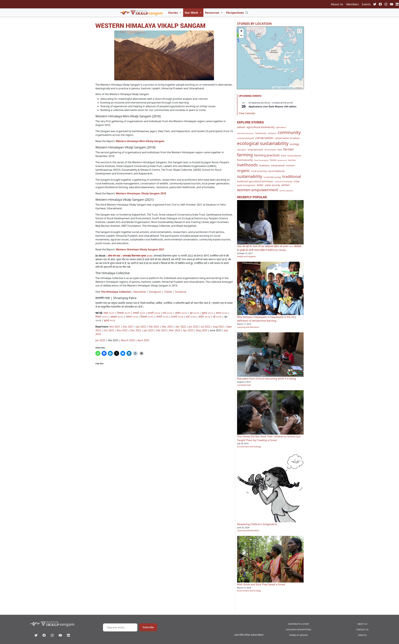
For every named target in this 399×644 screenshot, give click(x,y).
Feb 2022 (154, 326)
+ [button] (241, 31)
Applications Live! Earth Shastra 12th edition (272, 106)
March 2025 (128, 340)
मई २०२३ (217, 316)
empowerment (255, 149)
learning (291, 160)
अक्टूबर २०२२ (116, 316)
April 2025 (143, 340)
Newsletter (139, 291)
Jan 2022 (141, 326)
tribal (296, 181)
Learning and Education (248, 327)
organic (243, 170)
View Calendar (247, 113)
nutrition (290, 165)
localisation (264, 165)
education (241, 149)
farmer (288, 149)
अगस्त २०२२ (221, 313)
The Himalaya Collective (116, 291)
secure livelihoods (276, 171)
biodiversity (260, 133)
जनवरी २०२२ (139, 313)
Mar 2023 (174, 330)
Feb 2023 (161, 330)
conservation (264, 138)
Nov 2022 (122, 330)
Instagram (155, 291)
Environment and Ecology (249, 446)
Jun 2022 (194, 326)
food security (245, 160)
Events (366, 4)
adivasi (241, 127)
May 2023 (201, 330)
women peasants (286, 190)
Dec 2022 (135, 330)
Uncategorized (244, 385)
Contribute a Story (298, 624)
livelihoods (247, 165)
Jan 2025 (100, 340)
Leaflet (275, 88)
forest (273, 160)
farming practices (267, 155)
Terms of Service (298, 635)
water (260, 185)
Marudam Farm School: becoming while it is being (266, 378)
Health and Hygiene (246, 256)
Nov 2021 (114, 326)
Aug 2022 (218, 326)
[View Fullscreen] (299, 31)
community (289, 132)
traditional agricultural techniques (255, 181)
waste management (246, 185)
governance (282, 160)
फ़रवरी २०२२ (154, 313)
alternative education (245, 133)
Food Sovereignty (261, 160)
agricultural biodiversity (261, 127)
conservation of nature (287, 138)
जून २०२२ (194, 313)
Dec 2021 (128, 326)
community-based (245, 138)
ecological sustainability (262, 143)
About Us (337, 4)
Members (352, 4)
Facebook (180, 291)
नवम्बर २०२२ (132, 316)
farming (245, 155)
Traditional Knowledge (283, 181)
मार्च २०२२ (167, 313)
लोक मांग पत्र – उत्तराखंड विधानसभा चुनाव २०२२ (130, 255)
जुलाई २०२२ (207, 313)
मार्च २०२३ (191, 316)
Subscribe (148, 627)
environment (270, 149)
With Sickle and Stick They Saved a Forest (261, 584)
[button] (246, 12)
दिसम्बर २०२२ (147, 316)
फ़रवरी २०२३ (177, 316)
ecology (294, 144)
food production (294, 155)
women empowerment (257, 189)
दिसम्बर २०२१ (123, 313)
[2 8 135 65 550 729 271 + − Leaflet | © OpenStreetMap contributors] (270, 58)
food (283, 155)
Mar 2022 (167, 326)
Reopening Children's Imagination (257, 524)
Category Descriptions (298, 629)
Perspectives (235, 12)
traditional (291, 176)
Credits (362, 635)
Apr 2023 (188, 330)
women (285, 185)
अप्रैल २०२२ (181, 313)
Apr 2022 (180, 326)
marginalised (278, 165)
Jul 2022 (205, 326)
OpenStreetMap (287, 88)
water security (272, 185)
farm (279, 149)
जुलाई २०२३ (109, 320)
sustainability (249, 176)
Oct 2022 (109, 330)
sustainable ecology (272, 177)
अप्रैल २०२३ (204, 316)
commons (272, 133)
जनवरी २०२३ (162, 316)
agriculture (281, 127)
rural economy (259, 171)
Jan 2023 (149, 330)
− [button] (241, 35)
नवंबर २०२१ (109, 313)
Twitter (168, 291)
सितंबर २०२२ (101, 316)
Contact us (362, 629)
